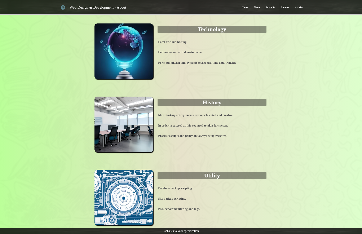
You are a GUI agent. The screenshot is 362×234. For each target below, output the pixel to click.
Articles (299, 7)
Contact (285, 7)
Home (245, 7)
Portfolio (270, 7)
